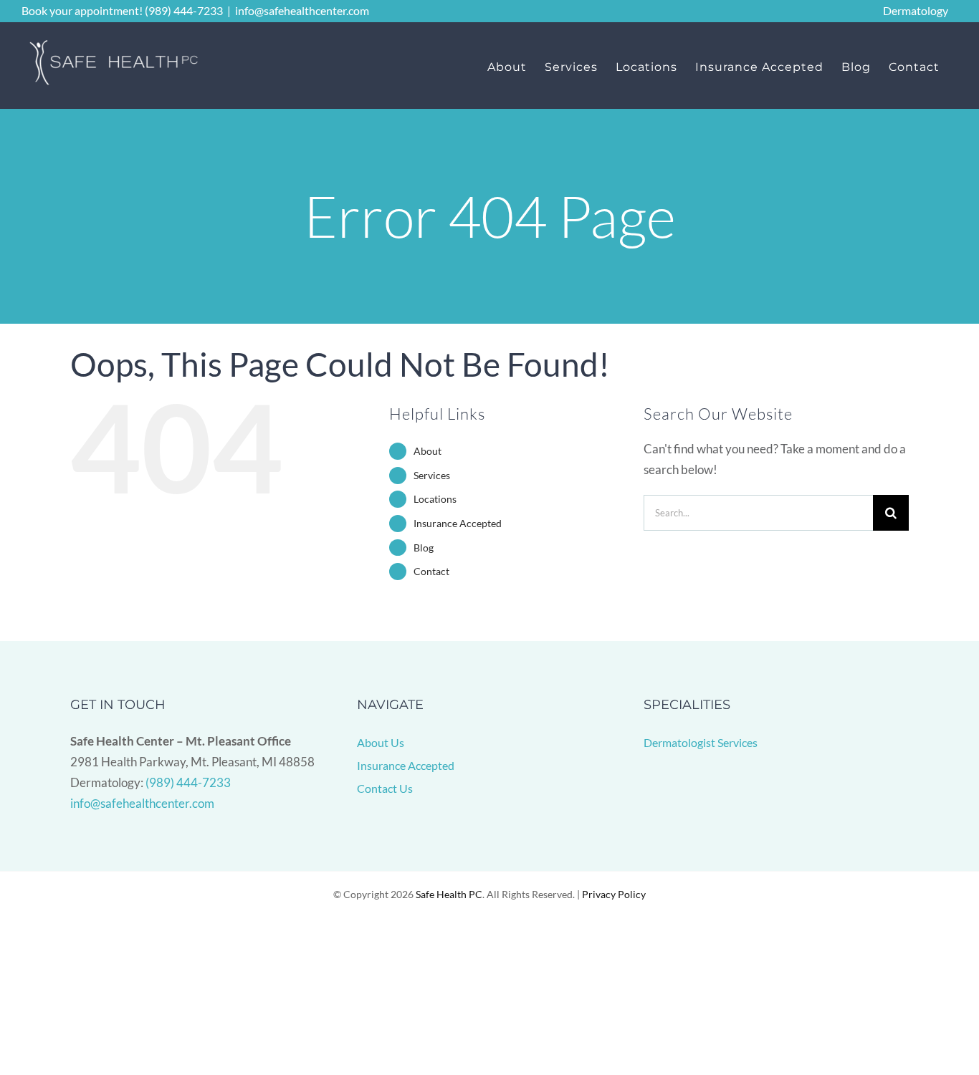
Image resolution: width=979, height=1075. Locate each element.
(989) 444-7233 (188, 782)
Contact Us (385, 788)
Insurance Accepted (458, 523)
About (427, 451)
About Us (380, 742)
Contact (431, 571)
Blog (424, 547)
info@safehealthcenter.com (302, 10)
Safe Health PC (449, 894)
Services (432, 475)
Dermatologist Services (701, 742)
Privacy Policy (614, 894)
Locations (435, 499)
